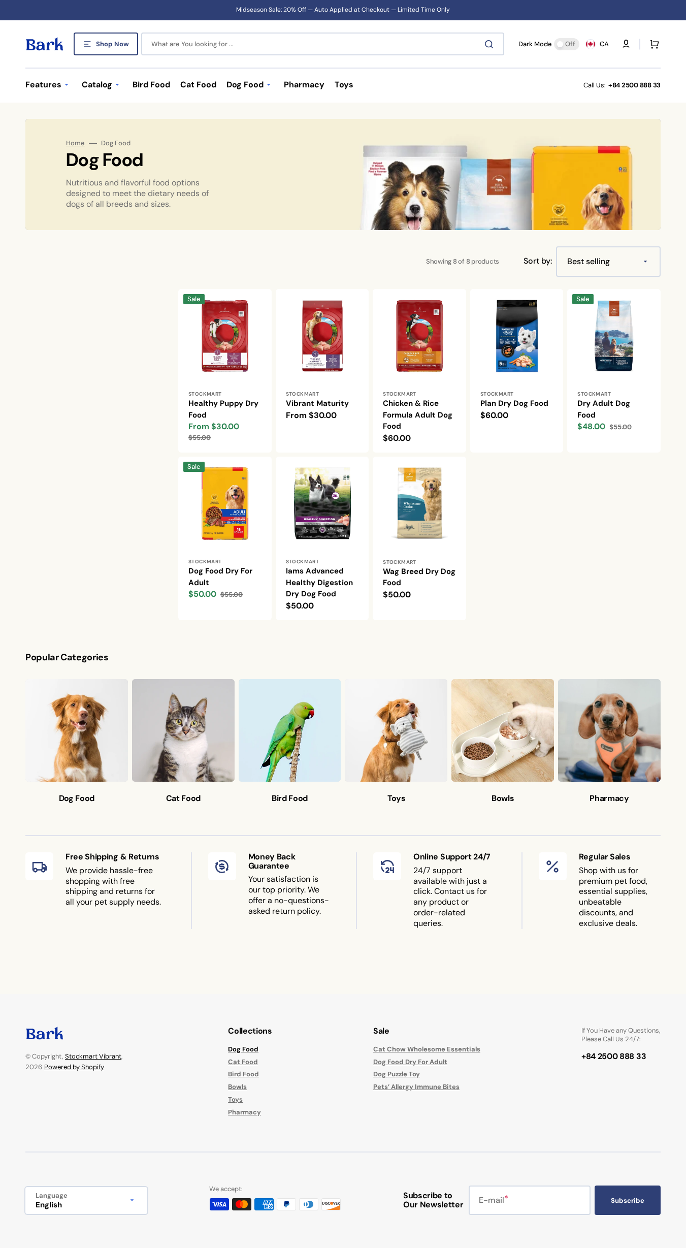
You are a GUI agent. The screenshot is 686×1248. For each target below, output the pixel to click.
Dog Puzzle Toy (396, 1074)
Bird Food (243, 1074)
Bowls (237, 1086)
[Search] (491, 44)
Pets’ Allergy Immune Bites (416, 1086)
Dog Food (243, 1049)
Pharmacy (244, 1112)
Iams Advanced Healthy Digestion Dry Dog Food (319, 582)
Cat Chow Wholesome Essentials (426, 1049)
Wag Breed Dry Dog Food (419, 577)
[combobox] (322, 44)
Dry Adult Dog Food (603, 409)
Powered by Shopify (74, 1067)
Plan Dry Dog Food (514, 403)
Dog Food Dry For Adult (220, 577)
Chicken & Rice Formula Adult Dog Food (417, 414)
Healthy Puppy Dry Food (223, 409)
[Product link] (225, 371)
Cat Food (243, 1062)
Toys (235, 1099)
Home (75, 143)
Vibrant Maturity (317, 403)
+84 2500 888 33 (634, 85)
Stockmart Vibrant (93, 1056)
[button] (652, 44)
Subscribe (627, 1200)
